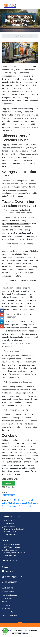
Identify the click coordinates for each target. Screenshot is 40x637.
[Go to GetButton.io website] (5, 634)
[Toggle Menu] (35, 5)
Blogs (15, 36)
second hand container (10, 595)
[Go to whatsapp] (5, 630)
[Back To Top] (20, 624)
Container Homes (8, 591)
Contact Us (8, 483)
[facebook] (2, 311)
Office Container (7, 602)
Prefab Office (6, 608)
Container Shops (7, 598)
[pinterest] (2, 326)
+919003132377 (8, 495)
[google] (2, 315)
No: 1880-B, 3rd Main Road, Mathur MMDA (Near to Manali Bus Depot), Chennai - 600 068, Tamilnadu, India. (20, 503)
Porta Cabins (6, 605)
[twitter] (2, 318)
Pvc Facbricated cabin (9, 615)
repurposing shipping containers (15, 223)
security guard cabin (9, 612)
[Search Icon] (2, 322)
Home (10, 36)
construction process (26, 236)
